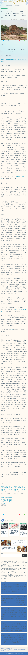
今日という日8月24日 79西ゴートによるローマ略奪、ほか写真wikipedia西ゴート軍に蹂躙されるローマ (13, 624)
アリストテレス (13, 103)
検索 (2, 553)
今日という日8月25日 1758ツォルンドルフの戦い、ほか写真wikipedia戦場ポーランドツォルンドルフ (13, 610)
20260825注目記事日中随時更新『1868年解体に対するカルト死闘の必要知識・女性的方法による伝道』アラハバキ (14, 577)
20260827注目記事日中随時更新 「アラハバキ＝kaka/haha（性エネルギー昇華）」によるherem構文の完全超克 (14, 563)
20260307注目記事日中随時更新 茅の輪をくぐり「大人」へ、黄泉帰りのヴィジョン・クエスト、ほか (6, 500)
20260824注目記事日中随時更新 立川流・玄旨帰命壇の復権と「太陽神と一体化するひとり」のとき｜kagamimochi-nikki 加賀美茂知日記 (13, 628)
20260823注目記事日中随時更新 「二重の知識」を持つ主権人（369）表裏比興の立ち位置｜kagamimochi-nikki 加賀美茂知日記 (14, 641)
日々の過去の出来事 (5, 8)
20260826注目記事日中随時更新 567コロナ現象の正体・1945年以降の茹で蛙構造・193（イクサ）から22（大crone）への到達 (13, 570)
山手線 (11, 329)
